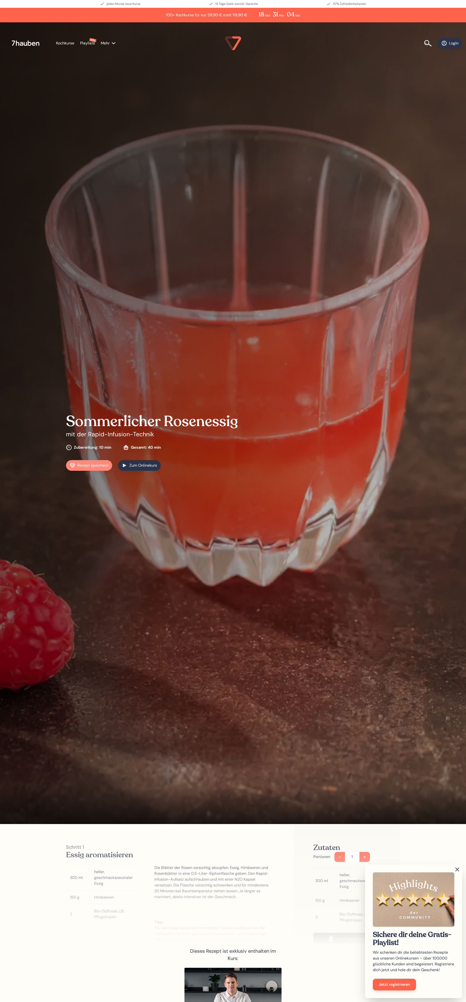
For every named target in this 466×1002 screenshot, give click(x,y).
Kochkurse (65, 43)
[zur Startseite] (28, 43)
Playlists (87, 43)
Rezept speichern (92, 465)
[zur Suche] (431, 43)
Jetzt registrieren (394, 984)
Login (453, 43)
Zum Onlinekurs (143, 465)
